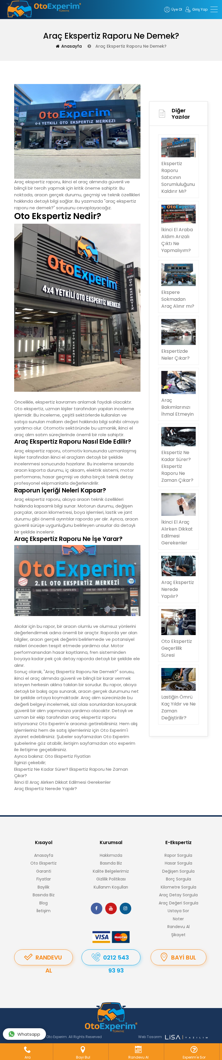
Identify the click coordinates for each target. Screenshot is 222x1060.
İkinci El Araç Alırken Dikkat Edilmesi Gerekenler (62, 782)
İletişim (43, 911)
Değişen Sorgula (178, 871)
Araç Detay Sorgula (178, 895)
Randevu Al (178, 927)
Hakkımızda (111, 855)
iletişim (71, 743)
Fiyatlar (43, 879)
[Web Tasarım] (186, 1036)
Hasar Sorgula (178, 863)
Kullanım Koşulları (111, 887)
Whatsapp (28, 1034)
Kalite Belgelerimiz (111, 871)
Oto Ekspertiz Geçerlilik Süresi (176, 648)
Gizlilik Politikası (111, 879)
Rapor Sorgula (178, 855)
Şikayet (178, 935)
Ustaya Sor (178, 911)
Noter (178, 919)
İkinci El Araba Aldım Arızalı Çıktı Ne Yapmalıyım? (177, 240)
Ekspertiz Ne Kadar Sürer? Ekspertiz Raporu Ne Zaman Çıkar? (177, 466)
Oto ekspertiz (28, 409)
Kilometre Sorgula (178, 887)
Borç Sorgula (178, 879)
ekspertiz (35, 499)
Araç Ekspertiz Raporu (68, 672)
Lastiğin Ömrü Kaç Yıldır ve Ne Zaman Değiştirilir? (178, 707)
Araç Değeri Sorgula (178, 903)
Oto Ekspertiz (43, 863)
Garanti (43, 871)
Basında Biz (44, 895)
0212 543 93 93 (116, 959)
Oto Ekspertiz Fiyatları (67, 756)
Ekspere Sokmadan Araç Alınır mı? (177, 299)
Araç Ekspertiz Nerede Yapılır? (45, 788)
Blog (43, 903)
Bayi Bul (183, 957)
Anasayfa (71, 46)
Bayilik (43, 887)
